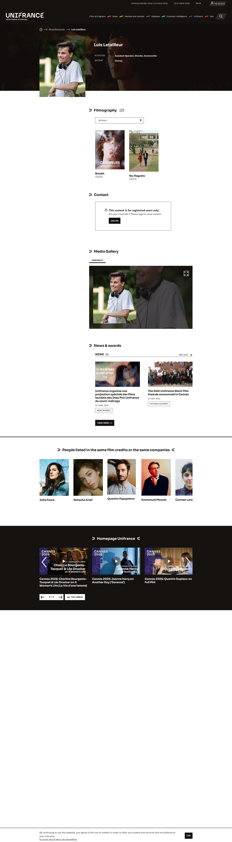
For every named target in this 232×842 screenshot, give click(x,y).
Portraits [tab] (97, 260)
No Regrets (137, 176)
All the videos (75, 597)
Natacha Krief (83, 500)
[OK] (189, 835)
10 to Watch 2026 (182, 3)
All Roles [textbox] (103, 120)
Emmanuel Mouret (153, 500)
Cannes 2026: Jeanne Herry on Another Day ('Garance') (60, 580)
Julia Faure (46, 500)
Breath (99, 173)
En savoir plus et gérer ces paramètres (58, 839)
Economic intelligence (177, 16)
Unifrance (198, 16)
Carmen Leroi (184, 500)
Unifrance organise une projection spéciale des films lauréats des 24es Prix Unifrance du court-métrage (117, 396)
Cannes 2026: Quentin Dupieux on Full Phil (115, 580)
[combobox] (119, 120)
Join (212, 16)
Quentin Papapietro (121, 498)
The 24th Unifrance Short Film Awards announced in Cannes (168, 392)
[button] (186, 274)
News (115, 16)
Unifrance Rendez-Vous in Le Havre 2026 (149, 3)
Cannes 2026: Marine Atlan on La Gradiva (167, 580)
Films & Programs (98, 16)
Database (155, 16)
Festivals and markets (134, 16)
